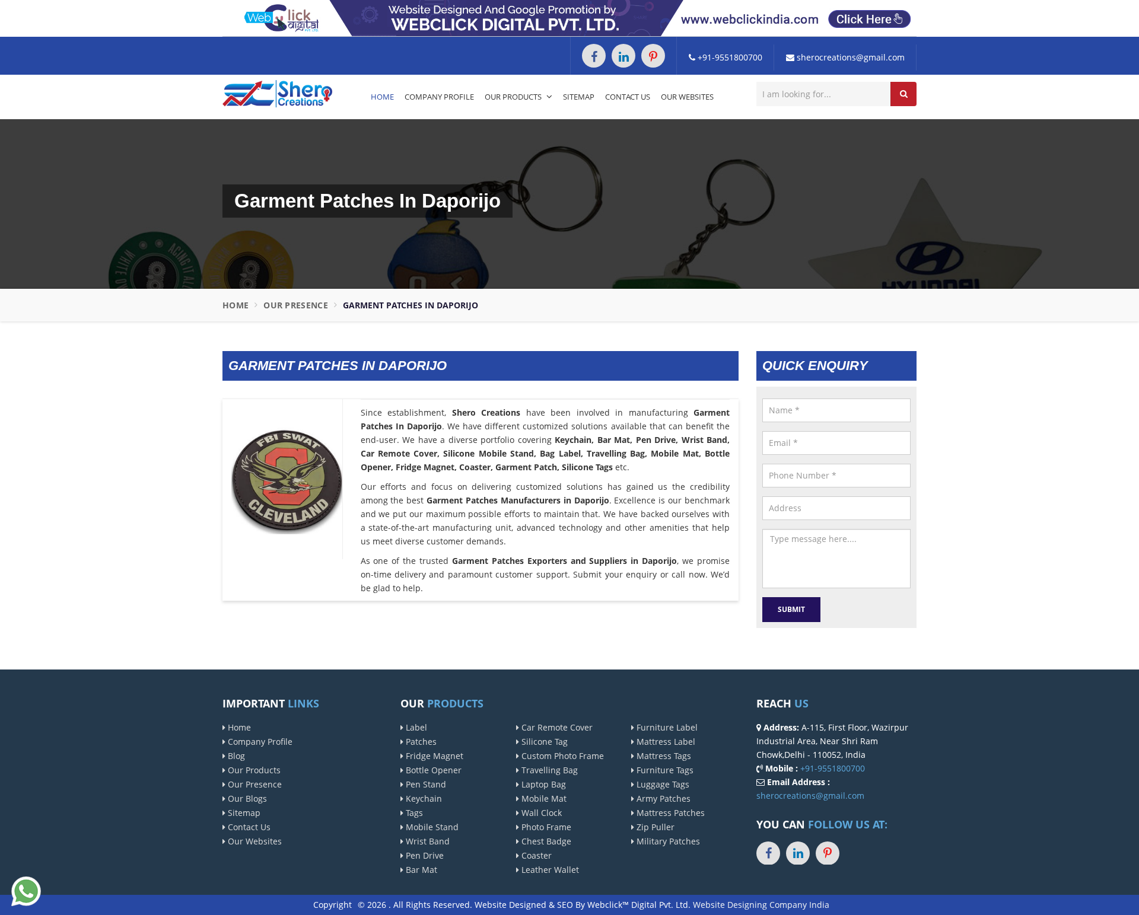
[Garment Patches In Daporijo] (286, 478)
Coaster (535, 855)
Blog (235, 755)
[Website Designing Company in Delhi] (569, 17)
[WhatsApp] (26, 889)
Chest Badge (545, 841)
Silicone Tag (543, 741)
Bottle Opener (432, 770)
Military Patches (667, 841)
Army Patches (662, 798)
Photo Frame (545, 827)
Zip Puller (654, 827)
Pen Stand (424, 784)
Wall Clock (540, 812)
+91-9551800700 (728, 57)
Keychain (422, 798)
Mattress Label (664, 741)
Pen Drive (423, 855)
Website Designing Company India (761, 904)
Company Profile (439, 96)
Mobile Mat (543, 798)
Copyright (332, 904)
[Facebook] (594, 56)
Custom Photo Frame (561, 755)
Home (382, 96)
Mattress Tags (662, 755)
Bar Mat (420, 869)
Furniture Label (666, 727)
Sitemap (578, 96)
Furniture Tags (663, 770)
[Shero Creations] (277, 92)
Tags (413, 812)
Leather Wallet (549, 869)
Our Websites (687, 96)
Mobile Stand (431, 827)
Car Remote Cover (556, 727)
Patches (420, 741)
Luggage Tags (661, 784)
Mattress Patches (669, 812)
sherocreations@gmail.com (849, 57)
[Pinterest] (653, 56)
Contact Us (627, 96)
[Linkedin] (623, 56)
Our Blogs (246, 798)
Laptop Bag (542, 784)
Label (415, 727)
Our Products (514, 96)
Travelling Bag (548, 770)
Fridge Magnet (433, 755)
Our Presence (295, 305)
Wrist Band (426, 841)
